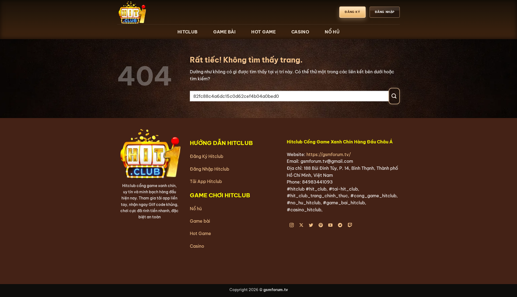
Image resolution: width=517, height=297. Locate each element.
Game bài (200, 221)
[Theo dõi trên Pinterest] (320, 225)
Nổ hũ (196, 208)
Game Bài (224, 31)
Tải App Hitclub (206, 181)
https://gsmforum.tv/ (328, 154)
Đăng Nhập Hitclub (209, 169)
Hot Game (263, 31)
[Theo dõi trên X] (301, 225)
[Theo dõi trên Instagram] (291, 225)
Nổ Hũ (332, 31)
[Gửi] (394, 96)
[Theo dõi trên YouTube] (330, 225)
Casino (300, 31)
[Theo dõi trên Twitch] (349, 225)
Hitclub (187, 31)
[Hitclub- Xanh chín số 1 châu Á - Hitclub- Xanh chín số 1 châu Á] (144, 12)
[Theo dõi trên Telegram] (340, 225)
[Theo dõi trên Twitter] (311, 225)
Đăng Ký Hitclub (206, 156)
